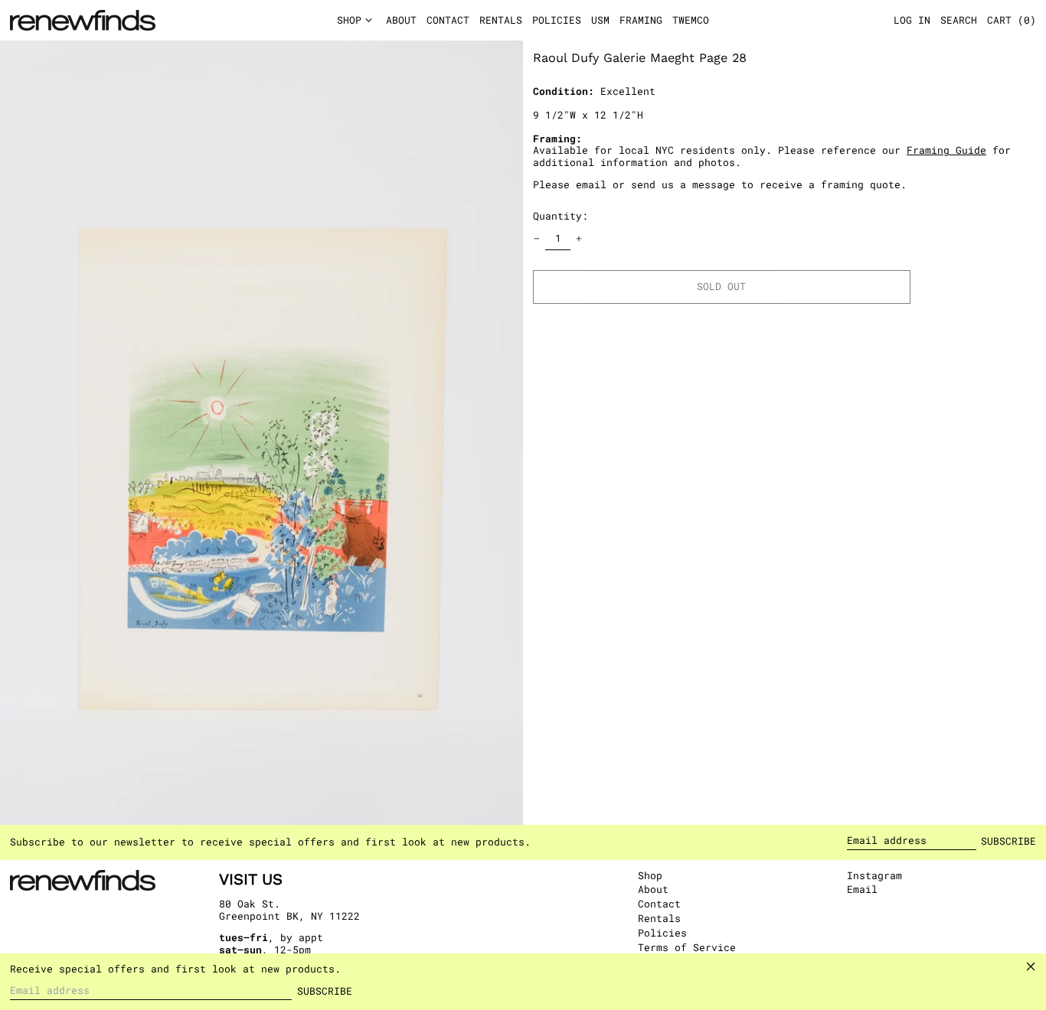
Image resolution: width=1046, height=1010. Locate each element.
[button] (1011, 20)
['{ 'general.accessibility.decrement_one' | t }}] (537, 239)
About (653, 889)
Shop (650, 875)
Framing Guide (946, 150)
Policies (662, 933)
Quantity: (560, 216)
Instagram (874, 876)
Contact (659, 904)
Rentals (659, 918)
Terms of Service (687, 947)
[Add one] (579, 239)
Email (862, 890)
